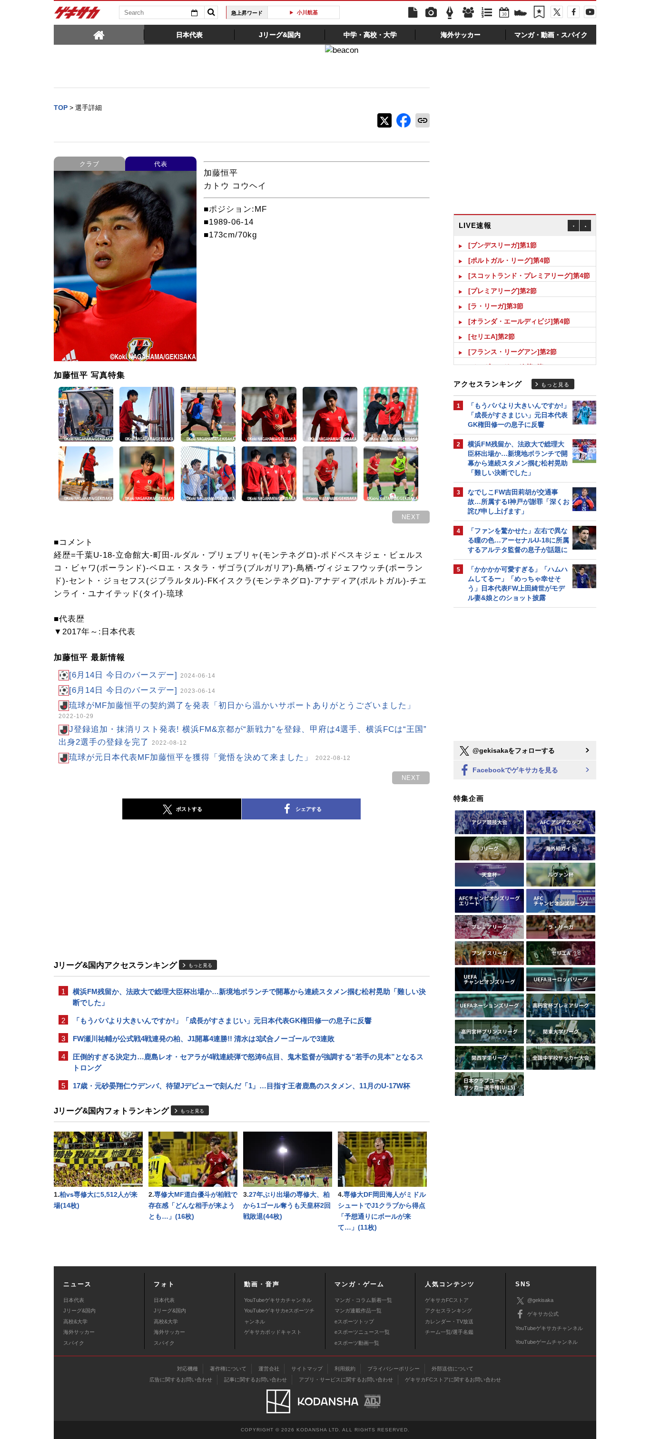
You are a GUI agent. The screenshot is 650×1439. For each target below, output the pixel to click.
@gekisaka (540, 1300)
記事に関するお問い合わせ (255, 1379)
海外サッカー (79, 1332)
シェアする (308, 809)
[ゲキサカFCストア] (520, 14)
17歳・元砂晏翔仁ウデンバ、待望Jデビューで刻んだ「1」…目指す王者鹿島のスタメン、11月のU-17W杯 (241, 1086)
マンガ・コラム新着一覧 (363, 1300)
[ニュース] (412, 13)
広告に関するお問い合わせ (180, 1379)
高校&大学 (75, 1321)
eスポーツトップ (354, 1321)
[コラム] (450, 13)
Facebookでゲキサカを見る (514, 770)
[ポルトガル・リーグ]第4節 (509, 260)
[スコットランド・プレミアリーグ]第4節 (529, 275)
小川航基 (307, 12)
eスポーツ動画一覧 (357, 1343)
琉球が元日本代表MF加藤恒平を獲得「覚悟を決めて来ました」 (210, 757)
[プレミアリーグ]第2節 (502, 291)
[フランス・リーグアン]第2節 (512, 351)
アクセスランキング (448, 1310)
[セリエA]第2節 (491, 336)
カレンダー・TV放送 (449, 1321)
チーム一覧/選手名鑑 (449, 1332)
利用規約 (345, 1368)
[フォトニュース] (431, 13)
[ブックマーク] (539, 13)
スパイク (73, 1343)
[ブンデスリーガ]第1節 (502, 245)
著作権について (228, 1368)
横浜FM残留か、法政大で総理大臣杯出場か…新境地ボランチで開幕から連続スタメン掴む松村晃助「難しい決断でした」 (249, 996)
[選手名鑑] (468, 13)
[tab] (99, 34)
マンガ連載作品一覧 (358, 1310)
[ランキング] (487, 13)
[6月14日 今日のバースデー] (142, 675)
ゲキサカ (77, 15)
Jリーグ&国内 (79, 1310)
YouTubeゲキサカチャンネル (278, 1300)
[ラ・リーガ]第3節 (495, 306)
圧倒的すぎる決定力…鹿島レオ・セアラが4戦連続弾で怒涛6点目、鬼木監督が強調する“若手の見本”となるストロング (248, 1062)
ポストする (189, 809)
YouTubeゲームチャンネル (546, 1342)
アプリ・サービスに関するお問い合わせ (346, 1379)
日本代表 (73, 1300)
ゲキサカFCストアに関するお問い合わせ (453, 1379)
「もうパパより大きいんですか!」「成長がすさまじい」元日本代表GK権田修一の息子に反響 (222, 1020)
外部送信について (452, 1368)
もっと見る (200, 965)
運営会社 (268, 1368)
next (411, 517)
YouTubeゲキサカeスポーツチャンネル (279, 1316)
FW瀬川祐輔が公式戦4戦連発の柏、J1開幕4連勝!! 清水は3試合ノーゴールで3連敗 (204, 1039)
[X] (557, 12)
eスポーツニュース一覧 (362, 1332)
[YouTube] (590, 12)
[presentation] (99, 34)
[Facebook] (573, 12)
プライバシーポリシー (393, 1368)
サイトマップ (307, 1368)
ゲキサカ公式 (543, 1314)
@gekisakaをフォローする (513, 750)
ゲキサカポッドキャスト (273, 1332)
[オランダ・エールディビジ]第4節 (519, 321)
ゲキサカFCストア (447, 1300)
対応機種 (187, 1368)
